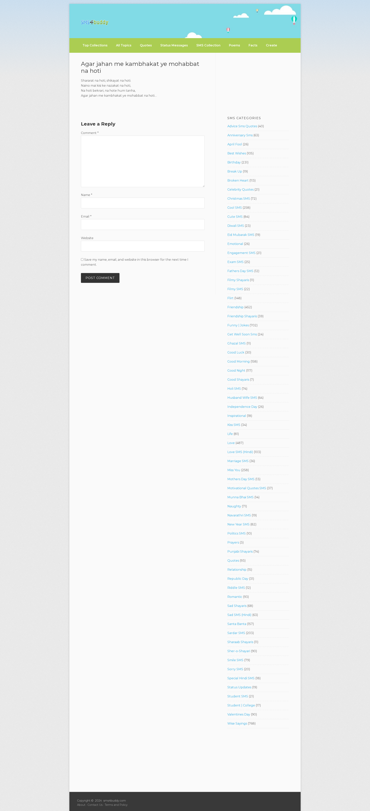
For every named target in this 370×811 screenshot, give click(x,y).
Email (86, 216)
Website (87, 238)
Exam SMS (235, 262)
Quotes (233, 560)
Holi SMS (234, 388)
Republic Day (237, 579)
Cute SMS (235, 217)
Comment (90, 133)
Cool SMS (234, 207)
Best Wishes (236, 153)
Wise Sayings (237, 723)
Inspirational (236, 416)
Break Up (234, 171)
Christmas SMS (238, 198)
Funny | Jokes (238, 325)
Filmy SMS (235, 289)
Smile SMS (235, 660)
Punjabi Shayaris (240, 551)
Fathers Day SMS (240, 271)
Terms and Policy (116, 805)
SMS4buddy (95, 22)
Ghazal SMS (236, 343)
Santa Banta (236, 624)
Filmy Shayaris (238, 280)
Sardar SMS (236, 633)
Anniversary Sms (240, 135)
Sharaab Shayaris (240, 642)
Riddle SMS (236, 588)
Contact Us (95, 805)
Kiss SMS (233, 425)
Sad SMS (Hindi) (239, 615)
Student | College (241, 705)
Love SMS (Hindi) (240, 452)
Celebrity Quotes (240, 189)
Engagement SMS (241, 253)
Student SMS (237, 696)
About (81, 805)
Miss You (233, 470)
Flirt (230, 298)
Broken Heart (238, 180)
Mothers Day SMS (241, 479)
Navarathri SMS (239, 515)
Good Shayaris (238, 379)
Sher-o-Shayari (238, 651)
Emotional (235, 244)
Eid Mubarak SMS (240, 235)
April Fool (234, 144)
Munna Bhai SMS (240, 497)
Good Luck (235, 352)
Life (230, 434)
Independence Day (242, 407)
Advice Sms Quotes (242, 126)
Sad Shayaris (236, 606)
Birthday (234, 162)
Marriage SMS (238, 461)
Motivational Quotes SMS (246, 488)
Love (231, 443)
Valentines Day (238, 714)
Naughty (234, 506)
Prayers (233, 542)
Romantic (234, 597)
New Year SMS (238, 524)
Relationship (236, 569)
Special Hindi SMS (241, 678)
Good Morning (238, 361)
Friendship (235, 307)
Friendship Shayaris (242, 316)
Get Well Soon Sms (242, 334)
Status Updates (239, 687)
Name (86, 195)
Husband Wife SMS (242, 398)
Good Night (236, 370)
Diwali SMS (235, 226)
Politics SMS (236, 533)
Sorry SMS (235, 669)
